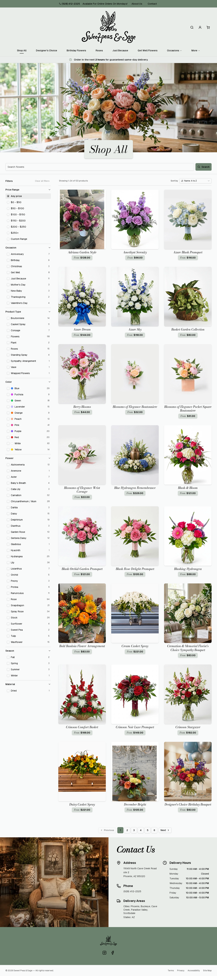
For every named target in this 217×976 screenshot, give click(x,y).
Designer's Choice (46, 50)
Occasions (173, 50)
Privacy (180, 970)
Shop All (21, 50)
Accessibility (194, 970)
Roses (99, 50)
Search (206, 166)
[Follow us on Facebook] (112, 953)
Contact (152, 3)
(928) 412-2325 (71, 3)
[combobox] (195, 180)
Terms (171, 970)
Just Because (120, 50)
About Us (137, 3)
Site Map (207, 970)
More (194, 50)
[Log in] (200, 27)
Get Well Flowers (147, 50)
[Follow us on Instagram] (104, 953)
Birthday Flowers (76, 50)
